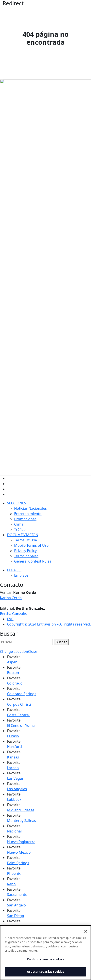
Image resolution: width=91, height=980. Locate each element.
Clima (18, 524)
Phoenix (14, 873)
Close (32, 651)
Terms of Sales (26, 556)
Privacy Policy (25, 550)
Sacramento (17, 894)
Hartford (14, 746)
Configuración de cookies (45, 959)
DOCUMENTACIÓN (22, 534)
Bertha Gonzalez (14, 613)
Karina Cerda (11, 597)
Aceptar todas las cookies (45, 972)
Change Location (14, 651)
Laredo (13, 767)
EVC (10, 618)
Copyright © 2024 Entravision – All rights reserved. (49, 624)
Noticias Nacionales (30, 508)
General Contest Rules (32, 561)
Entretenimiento (28, 513)
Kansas (13, 757)
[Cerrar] (86, 931)
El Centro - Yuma (21, 725)
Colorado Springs (21, 693)
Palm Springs (18, 862)
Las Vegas (15, 778)
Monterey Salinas (21, 820)
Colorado (15, 683)
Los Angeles (17, 788)
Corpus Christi (19, 704)
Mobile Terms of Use (31, 545)
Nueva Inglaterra (21, 841)
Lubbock (14, 799)
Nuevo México (19, 852)
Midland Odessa (20, 810)
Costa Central (18, 714)
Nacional (14, 831)
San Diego (15, 915)
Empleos (21, 575)
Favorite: (14, 656)
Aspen (12, 662)
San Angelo (16, 905)
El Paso (13, 736)
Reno (11, 884)
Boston (13, 672)
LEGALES (14, 570)
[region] (45, 952)
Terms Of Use (25, 540)
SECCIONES (16, 503)
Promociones (25, 519)
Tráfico (20, 529)
